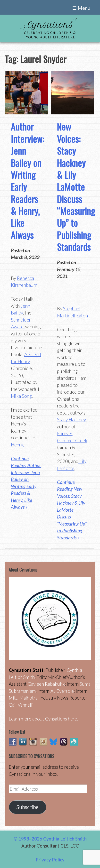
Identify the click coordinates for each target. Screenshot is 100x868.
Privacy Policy (50, 859)
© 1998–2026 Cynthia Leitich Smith (50, 838)
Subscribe (27, 807)
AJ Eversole (62, 691)
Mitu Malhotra (23, 698)
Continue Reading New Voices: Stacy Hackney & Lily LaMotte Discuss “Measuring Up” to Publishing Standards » (71, 509)
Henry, (17, 444)
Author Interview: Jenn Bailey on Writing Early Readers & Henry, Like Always (27, 180)
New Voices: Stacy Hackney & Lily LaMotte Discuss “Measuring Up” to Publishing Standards (76, 186)
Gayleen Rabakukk (46, 684)
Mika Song (21, 396)
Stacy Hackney (71, 419)
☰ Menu (81, 8)
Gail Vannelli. (21, 705)
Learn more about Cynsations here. (43, 718)
